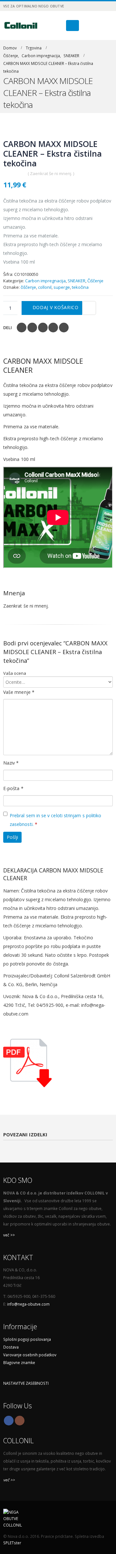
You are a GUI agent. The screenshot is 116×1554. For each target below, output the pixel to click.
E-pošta (13, 788)
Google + (53, 327)
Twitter (32, 327)
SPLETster (12, 1542)
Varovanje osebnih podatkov (29, 1354)
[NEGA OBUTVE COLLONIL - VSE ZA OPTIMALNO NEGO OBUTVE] (21, 25)
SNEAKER (76, 281)
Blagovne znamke (19, 1362)
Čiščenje (95, 281)
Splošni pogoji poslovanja (27, 1339)
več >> (9, 1234)
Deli (7, 327)
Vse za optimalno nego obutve (33, 6)
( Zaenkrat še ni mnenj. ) (51, 173)
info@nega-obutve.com (28, 1304)
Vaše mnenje (18, 692)
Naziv (11, 763)
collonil (45, 287)
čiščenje (28, 287)
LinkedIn (43, 327)
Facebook (21, 327)
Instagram (19, 1420)
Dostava (11, 1347)
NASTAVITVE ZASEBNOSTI (26, 1383)
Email (64, 327)
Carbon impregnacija (45, 281)
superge (61, 287)
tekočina (80, 287)
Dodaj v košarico (56, 307)
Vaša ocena (14, 673)
